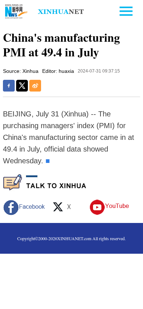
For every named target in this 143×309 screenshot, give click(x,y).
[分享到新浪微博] (35, 86)
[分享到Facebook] (9, 86)
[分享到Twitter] (22, 86)
